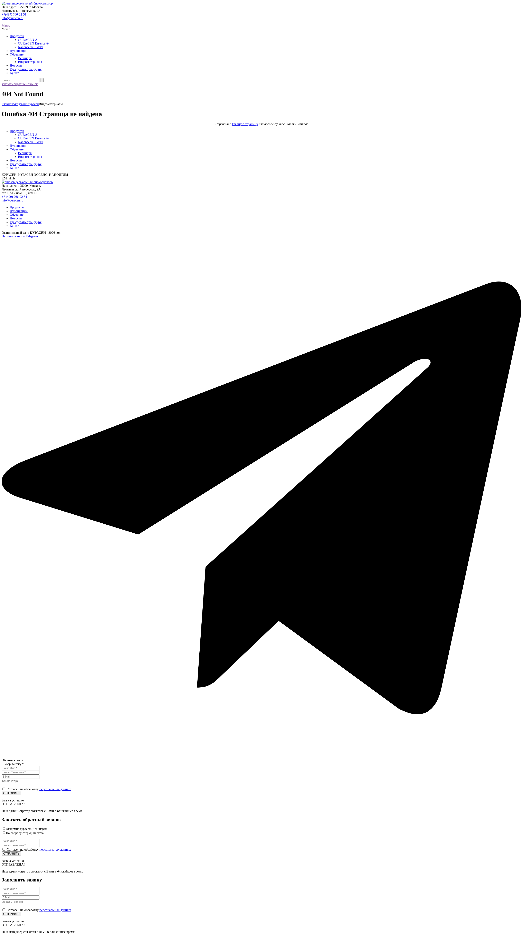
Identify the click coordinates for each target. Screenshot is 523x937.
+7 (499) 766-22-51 (14, 196)
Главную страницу (245, 124)
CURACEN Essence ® (33, 43)
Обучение (16, 54)
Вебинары (25, 58)
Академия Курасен (26, 104)
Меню (6, 25)
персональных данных (55, 789)
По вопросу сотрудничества (25, 833)
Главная (7, 104)
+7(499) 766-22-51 (14, 14)
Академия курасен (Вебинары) (26, 828)
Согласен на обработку (39, 789)
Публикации (19, 50)
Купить (15, 73)
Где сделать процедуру (25, 69)
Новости (16, 65)
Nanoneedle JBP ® (30, 47)
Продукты (17, 36)
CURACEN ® (27, 39)
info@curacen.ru (12, 18)
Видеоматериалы (30, 61)
